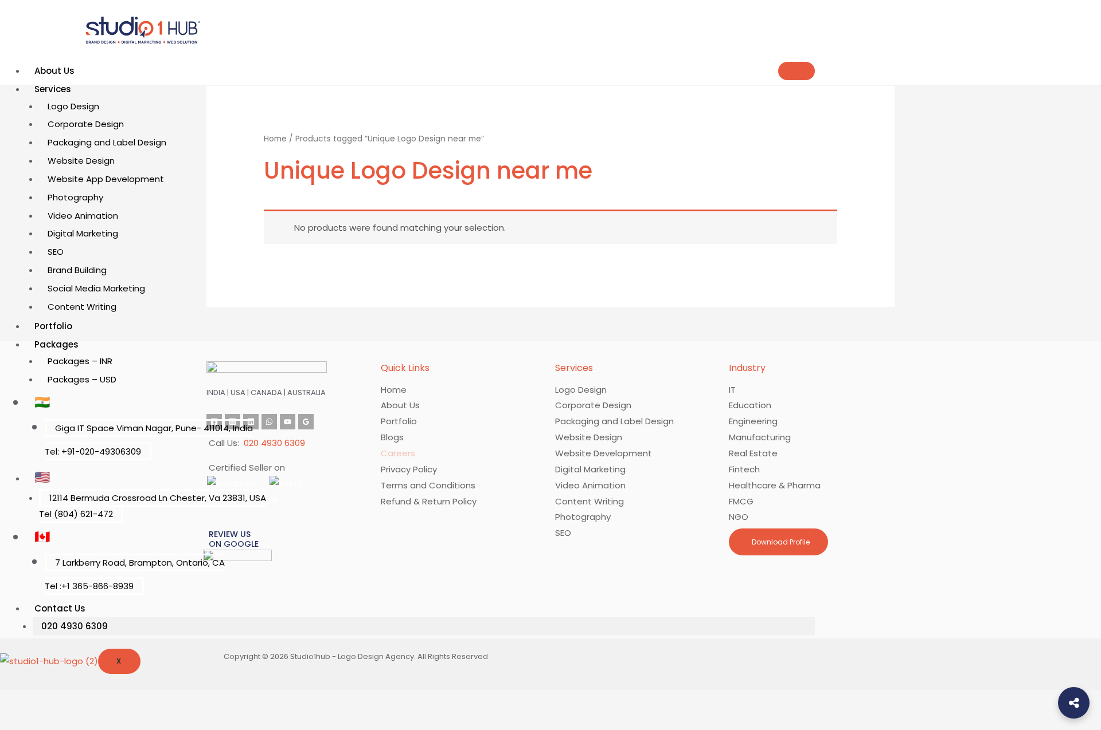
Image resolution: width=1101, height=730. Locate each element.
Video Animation (83, 216)
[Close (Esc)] (135, 701)
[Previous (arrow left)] (18, 721)
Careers (398, 453)
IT (732, 390)
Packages (56, 344)
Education (750, 405)
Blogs (392, 437)
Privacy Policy (409, 469)
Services (52, 89)
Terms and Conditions (428, 485)
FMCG (741, 501)
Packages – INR (80, 361)
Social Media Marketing (96, 288)
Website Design (81, 161)
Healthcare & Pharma (775, 485)
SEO (56, 252)
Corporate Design (86, 124)
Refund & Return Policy (429, 501)
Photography (75, 197)
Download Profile (780, 542)
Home (275, 138)
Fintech (744, 469)
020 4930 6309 (74, 626)
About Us (54, 71)
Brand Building (77, 270)
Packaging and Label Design (107, 142)
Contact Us (59, 608)
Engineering (753, 421)
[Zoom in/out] (18, 701)
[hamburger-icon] (796, 71)
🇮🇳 (42, 402)
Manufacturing (760, 437)
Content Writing (82, 307)
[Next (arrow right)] (57, 721)
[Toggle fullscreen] (57, 701)
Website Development (603, 453)
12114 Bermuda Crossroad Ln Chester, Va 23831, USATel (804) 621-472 (152, 506)
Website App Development (106, 179)
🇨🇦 (42, 537)
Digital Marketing (83, 233)
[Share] (96, 701)
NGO (738, 517)
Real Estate (753, 453)
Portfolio (53, 326)
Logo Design (73, 106)
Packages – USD (82, 379)
